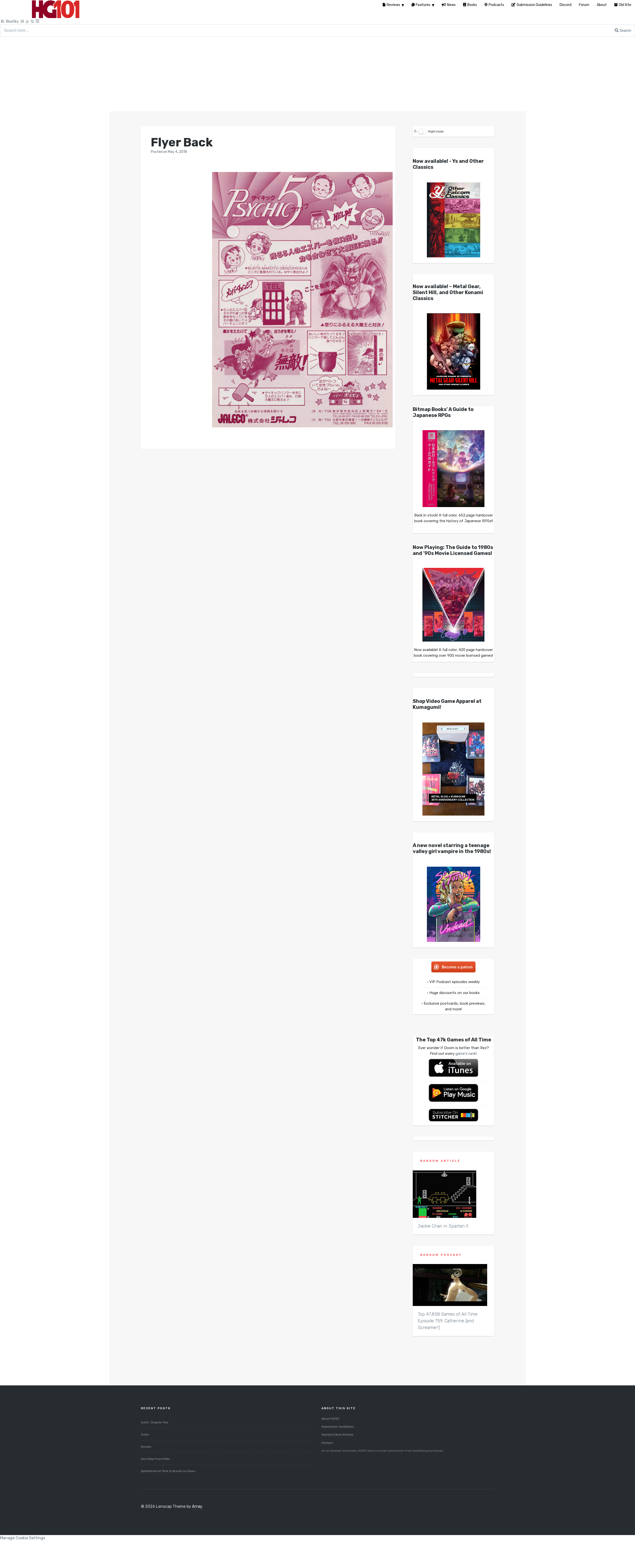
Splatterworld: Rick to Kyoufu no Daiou (168, 1471)
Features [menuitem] (423, 5)
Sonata (146, 1446)
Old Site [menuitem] (625, 5)
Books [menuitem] (472, 5)
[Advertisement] (317, 74)
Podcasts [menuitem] (496, 5)
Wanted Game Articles (337, 1434)
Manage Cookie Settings (22, 1538)
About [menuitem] (602, 5)
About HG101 (330, 1418)
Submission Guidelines (337, 1426)
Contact (327, 1442)
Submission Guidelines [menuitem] (534, 5)
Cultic (145, 1434)
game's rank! (465, 1053)
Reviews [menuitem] (393, 5)
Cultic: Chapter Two (154, 1422)
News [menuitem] (451, 5)
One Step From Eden (155, 1459)
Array (197, 1506)
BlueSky (12, 21)
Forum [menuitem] (584, 5)
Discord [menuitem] (566, 5)
